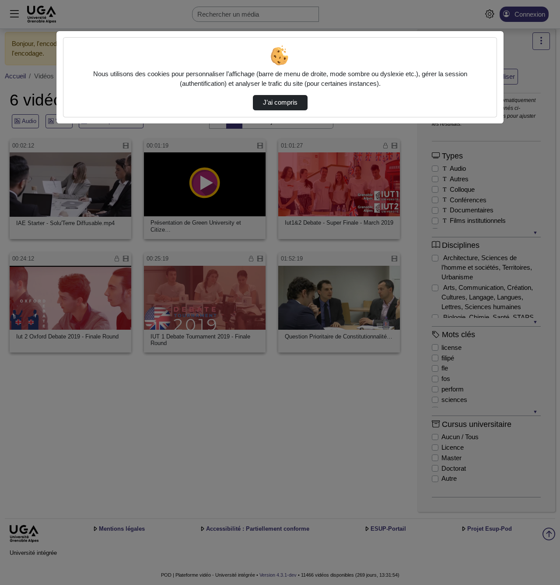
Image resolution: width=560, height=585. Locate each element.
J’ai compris (280, 102)
